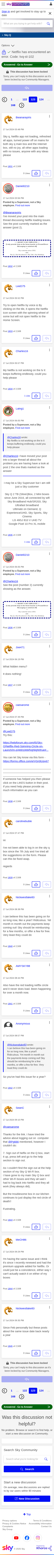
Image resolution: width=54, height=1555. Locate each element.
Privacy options (9, 1520)
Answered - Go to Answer (27, 64)
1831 (10, 166)
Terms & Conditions (42, 1520)
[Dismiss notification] (50, 13)
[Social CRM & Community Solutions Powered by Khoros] (44, 1548)
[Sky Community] (18, 4)
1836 (10, 627)
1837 (10, 685)
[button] (49, 116)
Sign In (50, 5)
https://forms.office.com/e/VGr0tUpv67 (26, 761)
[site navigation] (3, 4)
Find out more (22, 205)
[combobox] (24, 23)
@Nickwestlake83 (17, 1045)
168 (13, 105)
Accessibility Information (40, 1523)
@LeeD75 (9, 731)
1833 (10, 331)
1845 (10, 1346)
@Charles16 (14, 437)
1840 (10, 946)
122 (24, 99)
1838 (10, 801)
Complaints (7, 1526)
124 (41, 99)
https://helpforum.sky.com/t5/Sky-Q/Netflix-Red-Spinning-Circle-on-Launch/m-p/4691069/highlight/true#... (25, 746)
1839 (10, 877)
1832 (10, 266)
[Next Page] (22, 105)
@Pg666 (13, 1141)
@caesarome (11, 1126)
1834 (10, 389)
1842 (10, 1088)
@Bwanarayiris (12, 212)
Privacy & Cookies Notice (14, 1523)
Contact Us (46, 1526)
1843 (10, 1220)
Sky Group (7, 1529)
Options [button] (6, 45)
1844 (10, 1288)
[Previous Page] (5, 100)
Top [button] (28, 1514)
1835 (10, 535)
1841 (10, 1003)
